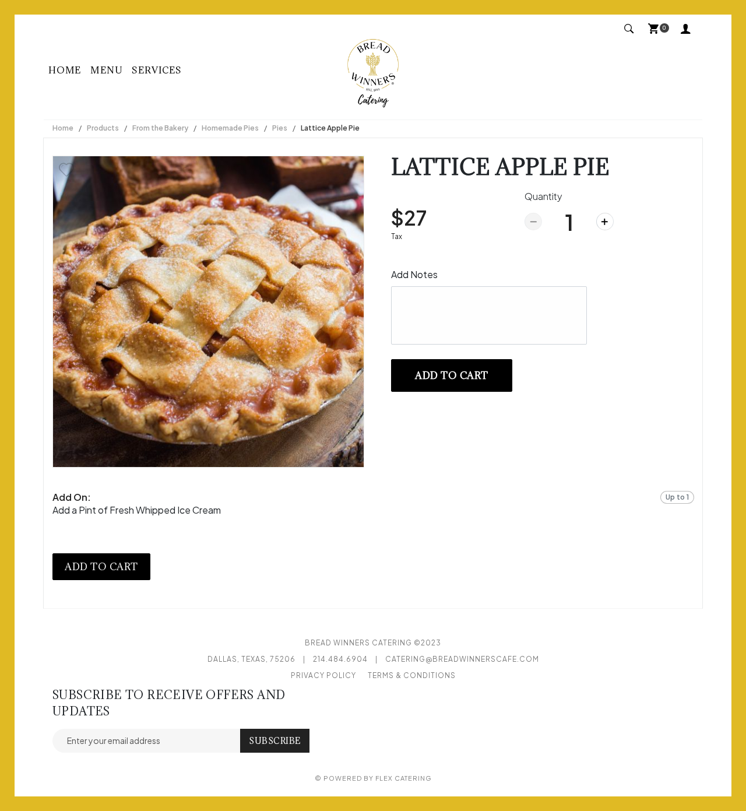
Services (156, 70)
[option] (208, 311)
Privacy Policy (323, 675)
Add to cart (451, 375)
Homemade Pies (230, 128)
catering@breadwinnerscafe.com (462, 659)
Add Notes (414, 274)
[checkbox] (66, 169)
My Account (688, 29)
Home (64, 70)
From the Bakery (160, 128)
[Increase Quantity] (605, 221)
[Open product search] (629, 29)
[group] (373, 504)
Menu (106, 70)
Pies (279, 128)
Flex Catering (403, 778)
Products (103, 128)
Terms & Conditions (412, 675)
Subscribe (275, 740)
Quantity (543, 196)
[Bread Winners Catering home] (373, 70)
